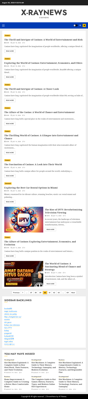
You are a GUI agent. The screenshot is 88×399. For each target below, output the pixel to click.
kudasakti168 (9, 336)
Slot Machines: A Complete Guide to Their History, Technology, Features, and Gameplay (70, 383)
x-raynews (44, 12)
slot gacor (7, 322)
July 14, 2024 (16, 142)
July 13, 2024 (16, 191)
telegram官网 (9, 338)
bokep (6, 330)
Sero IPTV (8, 328)
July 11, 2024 (57, 273)
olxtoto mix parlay (10, 314)
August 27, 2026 (38, 373)
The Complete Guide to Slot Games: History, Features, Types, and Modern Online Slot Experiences (43, 383)
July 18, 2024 (16, 43)
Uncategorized (12, 284)
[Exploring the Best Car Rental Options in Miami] (44, 183)
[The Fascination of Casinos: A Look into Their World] (44, 160)
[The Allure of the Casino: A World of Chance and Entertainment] (44, 108)
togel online (8, 341)
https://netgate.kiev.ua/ (12, 317)
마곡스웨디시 (9, 344)
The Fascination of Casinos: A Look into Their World (33, 164)
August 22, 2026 (66, 389)
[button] (3, 25)
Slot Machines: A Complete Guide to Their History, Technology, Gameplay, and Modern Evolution (43, 366)
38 (36, 293)
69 (68, 293)
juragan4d (7, 333)
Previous (16, 293)
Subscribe (84, 25)
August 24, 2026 (11, 389)
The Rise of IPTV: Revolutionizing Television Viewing (63, 211)
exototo (7, 319)
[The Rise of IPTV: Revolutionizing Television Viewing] (23, 220)
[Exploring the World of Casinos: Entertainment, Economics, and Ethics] (44, 58)
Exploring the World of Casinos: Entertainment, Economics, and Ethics (43, 63)
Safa (7, 43)
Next (73, 293)
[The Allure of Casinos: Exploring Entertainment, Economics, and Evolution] (44, 237)
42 (54, 293)
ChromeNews (51, 396)
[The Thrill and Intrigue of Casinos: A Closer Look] (44, 84)
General (8, 183)
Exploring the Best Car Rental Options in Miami (31, 187)
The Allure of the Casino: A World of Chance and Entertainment (39, 112)
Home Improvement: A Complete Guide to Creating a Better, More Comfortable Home (16, 383)
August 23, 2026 (39, 389)
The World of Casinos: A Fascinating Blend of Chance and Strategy (63, 266)
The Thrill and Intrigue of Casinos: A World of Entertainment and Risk (43, 39)
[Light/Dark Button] (76, 25)
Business (61, 360)
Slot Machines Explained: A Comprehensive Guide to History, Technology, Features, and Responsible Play (71, 367)
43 (59, 293)
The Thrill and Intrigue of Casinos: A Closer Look (31, 88)
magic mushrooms (10, 311)
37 (31, 293)
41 (49, 293)
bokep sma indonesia (12, 325)
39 (40, 293)
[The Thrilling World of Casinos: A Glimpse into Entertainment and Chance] (44, 131)
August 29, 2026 (11, 373)
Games (7, 35)
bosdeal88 (8, 308)
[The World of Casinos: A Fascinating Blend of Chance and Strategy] (23, 274)
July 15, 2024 (16, 115)
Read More (10, 51)
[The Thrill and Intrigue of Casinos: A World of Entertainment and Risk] (44, 35)
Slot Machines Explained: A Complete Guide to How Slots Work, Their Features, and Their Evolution (16, 366)
